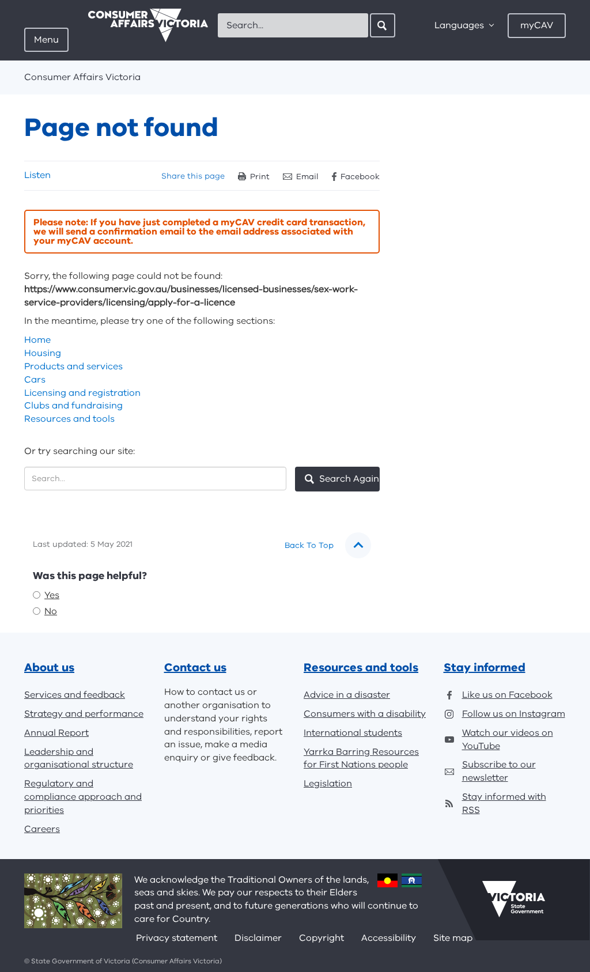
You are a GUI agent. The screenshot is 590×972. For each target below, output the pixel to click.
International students (353, 733)
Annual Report (56, 733)
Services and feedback (74, 695)
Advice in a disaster (347, 695)
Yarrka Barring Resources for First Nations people (361, 758)
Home (37, 340)
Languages (459, 25)
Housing (42, 353)
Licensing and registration (82, 393)
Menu (46, 39)
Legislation (328, 783)
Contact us (195, 667)
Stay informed (484, 667)
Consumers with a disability (365, 714)
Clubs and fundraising (73, 405)
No (50, 611)
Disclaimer (258, 938)
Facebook (360, 176)
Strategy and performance (83, 714)
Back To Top (309, 545)
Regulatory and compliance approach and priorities (83, 796)
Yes (51, 595)
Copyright (321, 938)
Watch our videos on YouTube (507, 739)
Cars (35, 379)
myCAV (536, 25)
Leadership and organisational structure (78, 758)
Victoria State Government (513, 899)
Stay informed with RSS (504, 803)
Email (307, 176)
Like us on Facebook (507, 695)
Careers (42, 829)
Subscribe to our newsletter (499, 771)
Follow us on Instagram (513, 714)
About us (49, 667)
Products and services (73, 366)
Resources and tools (69, 419)
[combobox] (293, 25)
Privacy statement (176, 938)
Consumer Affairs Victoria (82, 77)
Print (260, 176)
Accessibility (388, 938)
